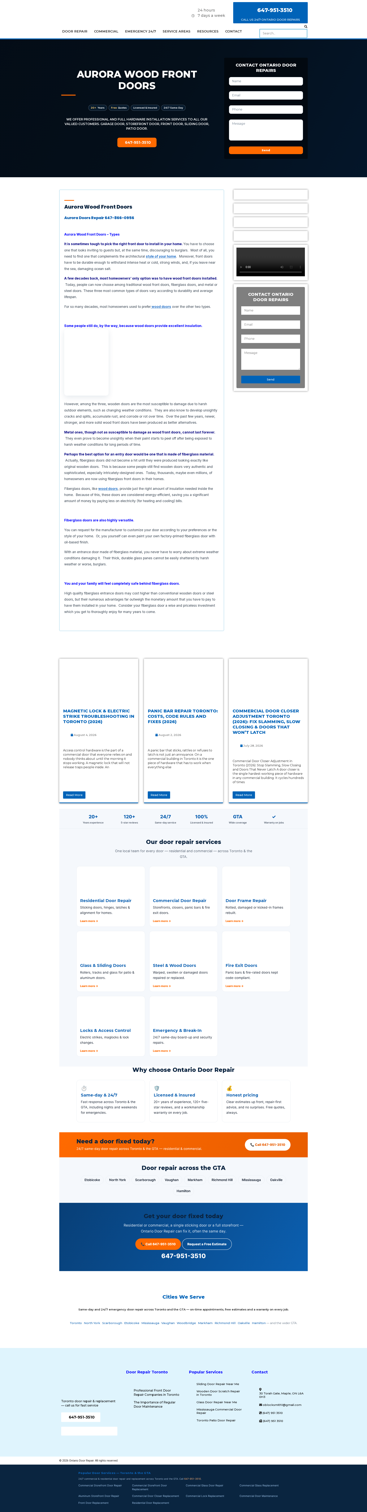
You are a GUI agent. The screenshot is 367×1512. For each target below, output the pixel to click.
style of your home (161, 256)
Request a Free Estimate (207, 1244)
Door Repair (74, 31)
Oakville (276, 1180)
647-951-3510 (183, 1256)
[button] (283, 27)
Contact (233, 31)
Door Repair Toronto (147, 1372)
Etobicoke (92, 1180)
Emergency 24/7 (140, 31)
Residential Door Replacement (150, 1502)
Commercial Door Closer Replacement (155, 1495)
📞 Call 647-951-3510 (267, 1145)
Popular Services (206, 1372)
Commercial (106, 31)
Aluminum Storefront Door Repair (98, 1495)
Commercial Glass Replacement (259, 1485)
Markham (195, 1180)
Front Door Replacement (93, 1502)
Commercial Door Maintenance (259, 1495)
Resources (207, 31)
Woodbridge (186, 1323)
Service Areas (176, 31)
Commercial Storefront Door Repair (100, 1485)
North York (117, 1180)
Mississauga (251, 1180)
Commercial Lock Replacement (205, 1495)
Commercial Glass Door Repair (204, 1485)
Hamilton (183, 1191)
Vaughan (172, 1180)
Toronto (76, 1323)
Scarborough (145, 1180)
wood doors (161, 307)
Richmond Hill (222, 1180)
